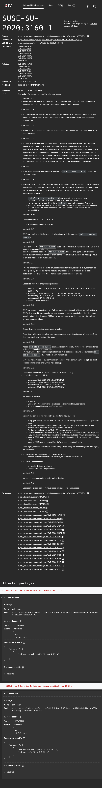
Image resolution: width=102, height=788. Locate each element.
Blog (50, 5)
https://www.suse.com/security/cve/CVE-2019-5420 (39, 526)
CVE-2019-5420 (24, 54)
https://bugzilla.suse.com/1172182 (32, 501)
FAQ (59, 5)
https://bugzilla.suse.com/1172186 (32, 508)
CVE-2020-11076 (25, 56)
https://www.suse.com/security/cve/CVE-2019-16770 (40, 515)
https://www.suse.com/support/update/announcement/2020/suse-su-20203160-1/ (52, 36)
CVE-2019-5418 (24, 49)
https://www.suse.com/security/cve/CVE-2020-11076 (40, 530)
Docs (70, 5)
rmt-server (13, 598)
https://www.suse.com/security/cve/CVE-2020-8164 (39, 551)
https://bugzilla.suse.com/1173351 (32, 511)
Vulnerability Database (33, 5)
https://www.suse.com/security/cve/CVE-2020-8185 (39, 569)
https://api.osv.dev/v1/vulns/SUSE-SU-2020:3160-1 (39, 43)
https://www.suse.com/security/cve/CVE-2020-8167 (39, 562)
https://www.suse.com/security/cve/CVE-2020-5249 (40, 544)
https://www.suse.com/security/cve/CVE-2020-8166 (39, 559)
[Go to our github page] (94, 6)
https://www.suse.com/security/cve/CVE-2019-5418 (39, 519)
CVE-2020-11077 (25, 58)
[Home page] (8, 6)
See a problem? (71, 21)
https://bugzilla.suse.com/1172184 (32, 504)
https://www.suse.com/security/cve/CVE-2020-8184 (39, 566)
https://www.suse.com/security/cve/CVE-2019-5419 (39, 522)
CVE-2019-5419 (24, 51)
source (10, 674)
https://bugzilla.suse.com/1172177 (32, 497)
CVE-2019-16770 (25, 46)
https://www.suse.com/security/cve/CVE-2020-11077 (40, 533)
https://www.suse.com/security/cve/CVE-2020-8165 (39, 555)
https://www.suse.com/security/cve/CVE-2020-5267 (40, 548)
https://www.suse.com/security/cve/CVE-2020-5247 (40, 540)
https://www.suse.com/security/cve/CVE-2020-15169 (40, 537)
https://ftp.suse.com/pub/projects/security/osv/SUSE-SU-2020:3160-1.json (48, 40)
